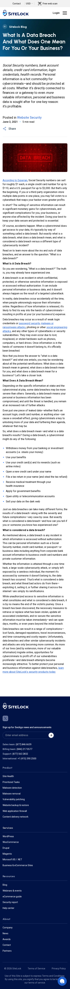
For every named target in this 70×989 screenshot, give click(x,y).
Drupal (6, 848)
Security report (10, 902)
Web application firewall (15, 811)
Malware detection (12, 787)
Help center (8, 908)
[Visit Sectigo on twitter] (5, 718)
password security (29, 323)
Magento (7, 853)
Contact (17, 3)
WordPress (8, 836)
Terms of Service (36, 968)
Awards (7, 939)
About (6, 919)
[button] (62, 981)
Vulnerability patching (14, 799)
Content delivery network (15, 816)
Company (8, 927)
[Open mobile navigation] (64, 13)
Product (7, 767)
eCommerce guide (12, 896)
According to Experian (15, 180)
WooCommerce (11, 842)
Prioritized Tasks (11, 782)
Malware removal (12, 793)
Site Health (8, 776)
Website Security (29, 117)
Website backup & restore (16, 805)
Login (56, 12)
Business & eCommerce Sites (18, 865)
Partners (7, 951)
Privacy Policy (59, 968)
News (5, 933)
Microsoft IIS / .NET (12, 859)
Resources (9, 876)
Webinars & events (12, 890)
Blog (5, 885)
